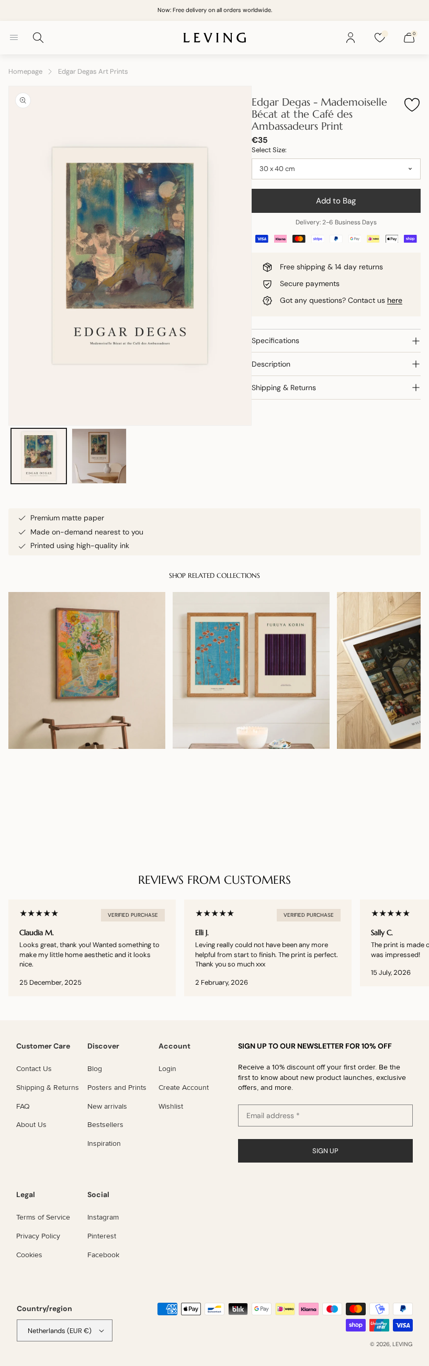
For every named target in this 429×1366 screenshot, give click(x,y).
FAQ (23, 1106)
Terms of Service (43, 1217)
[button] (13, 37)
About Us (31, 1124)
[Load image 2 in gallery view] (99, 456)
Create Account (184, 1087)
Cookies (29, 1254)
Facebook (103, 1254)
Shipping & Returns (47, 1087)
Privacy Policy (38, 1236)
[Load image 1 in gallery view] (38, 456)
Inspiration (104, 1143)
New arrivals (107, 1106)
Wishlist (171, 1106)
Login (167, 1069)
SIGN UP (325, 1150)
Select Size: (269, 149)
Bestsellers (105, 1124)
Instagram (103, 1217)
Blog (94, 1069)
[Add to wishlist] (412, 106)
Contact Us (34, 1069)
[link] (251, 670)
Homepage (25, 71)
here (394, 300)
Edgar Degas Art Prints (93, 71)
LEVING (402, 1344)
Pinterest (101, 1236)
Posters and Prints (116, 1087)
